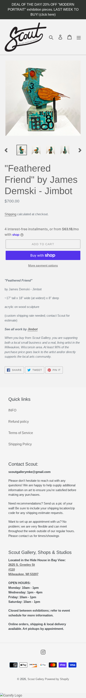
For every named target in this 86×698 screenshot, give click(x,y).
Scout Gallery (36, 679)
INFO (12, 410)
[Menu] (78, 37)
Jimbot (33, 329)
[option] (22, 150)
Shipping (10, 214)
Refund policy (18, 421)
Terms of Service (20, 433)
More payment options (43, 265)
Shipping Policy (20, 444)
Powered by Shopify (57, 679)
